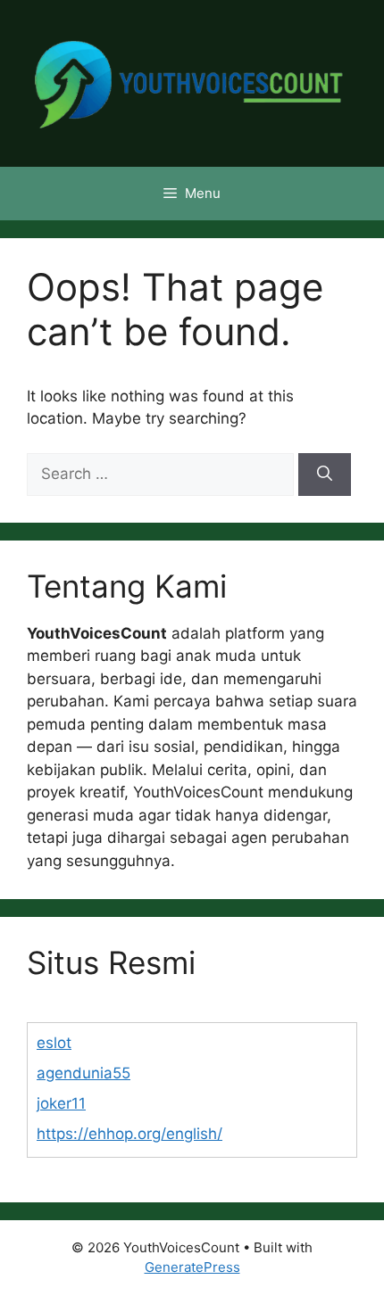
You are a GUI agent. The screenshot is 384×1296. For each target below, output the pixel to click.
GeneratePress (192, 1267)
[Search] (324, 474)
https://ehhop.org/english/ (129, 1134)
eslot (54, 1043)
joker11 (61, 1103)
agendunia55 (83, 1073)
